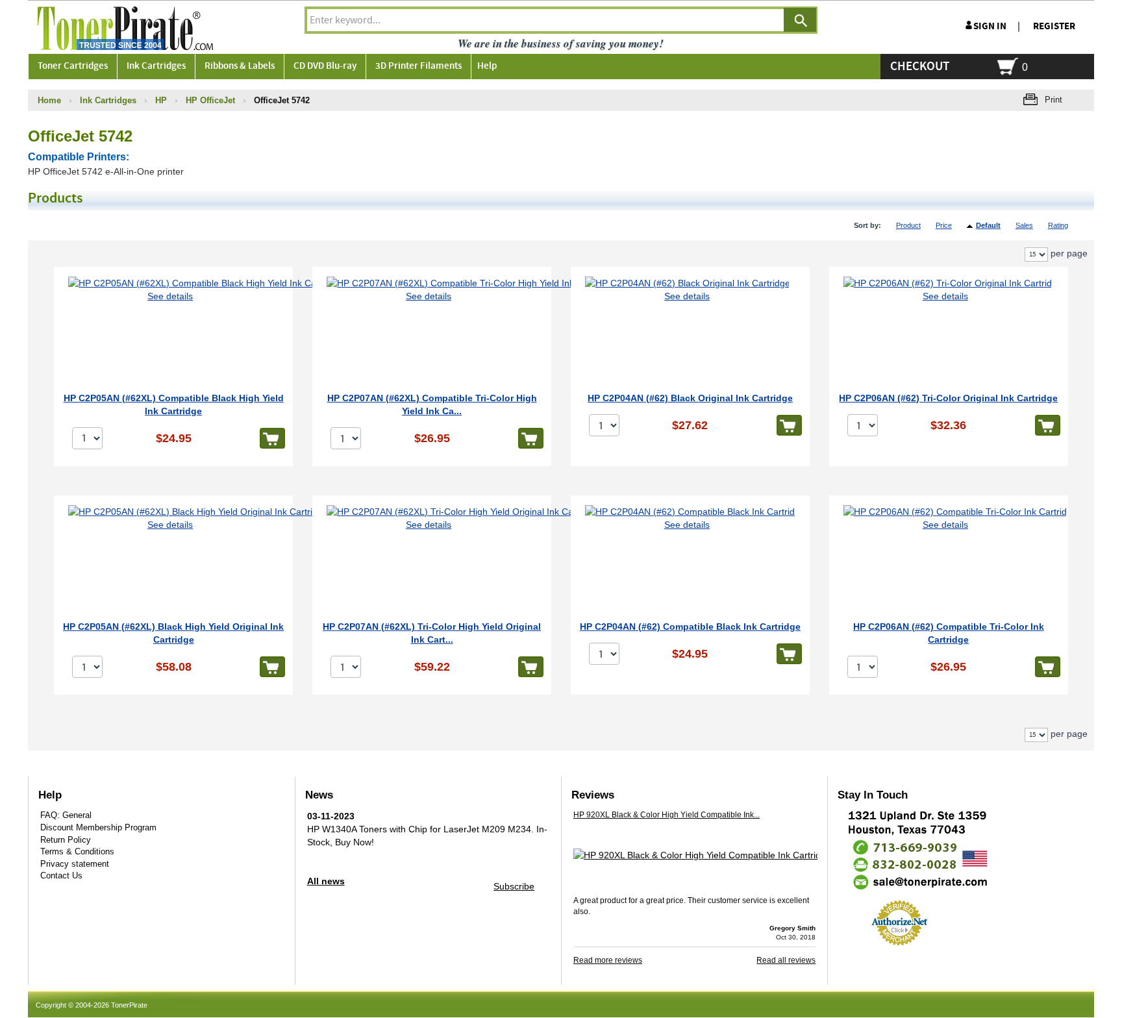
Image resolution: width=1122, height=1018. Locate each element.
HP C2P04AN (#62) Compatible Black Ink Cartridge (690, 626)
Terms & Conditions (77, 851)
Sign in (989, 26)
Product (908, 225)
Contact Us (61, 875)
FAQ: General (66, 815)
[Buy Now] (272, 438)
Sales (1024, 225)
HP (161, 100)
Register (1054, 26)
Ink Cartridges (108, 100)
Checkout (919, 66)
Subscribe (513, 886)
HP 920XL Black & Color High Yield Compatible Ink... (666, 814)
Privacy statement (74, 864)
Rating (1058, 225)
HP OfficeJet (210, 100)
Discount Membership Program (98, 827)
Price (944, 225)
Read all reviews (786, 960)
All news (326, 881)
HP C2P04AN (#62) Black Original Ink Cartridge (690, 398)
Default (988, 225)
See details (170, 296)
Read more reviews (607, 960)
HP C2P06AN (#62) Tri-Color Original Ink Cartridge (948, 398)
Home (49, 100)
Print (1053, 100)
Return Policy (65, 840)
